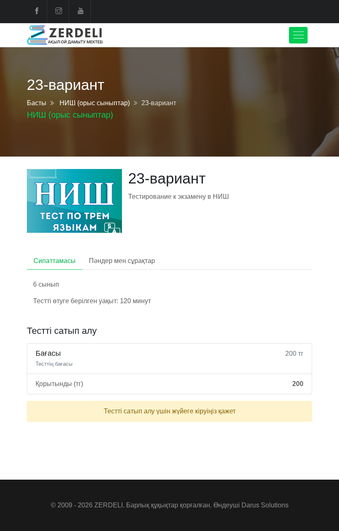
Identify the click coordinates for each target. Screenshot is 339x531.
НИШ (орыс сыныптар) (95, 102)
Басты (36, 102)
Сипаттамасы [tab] (54, 260)
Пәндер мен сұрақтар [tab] (122, 260)
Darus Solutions (265, 505)
